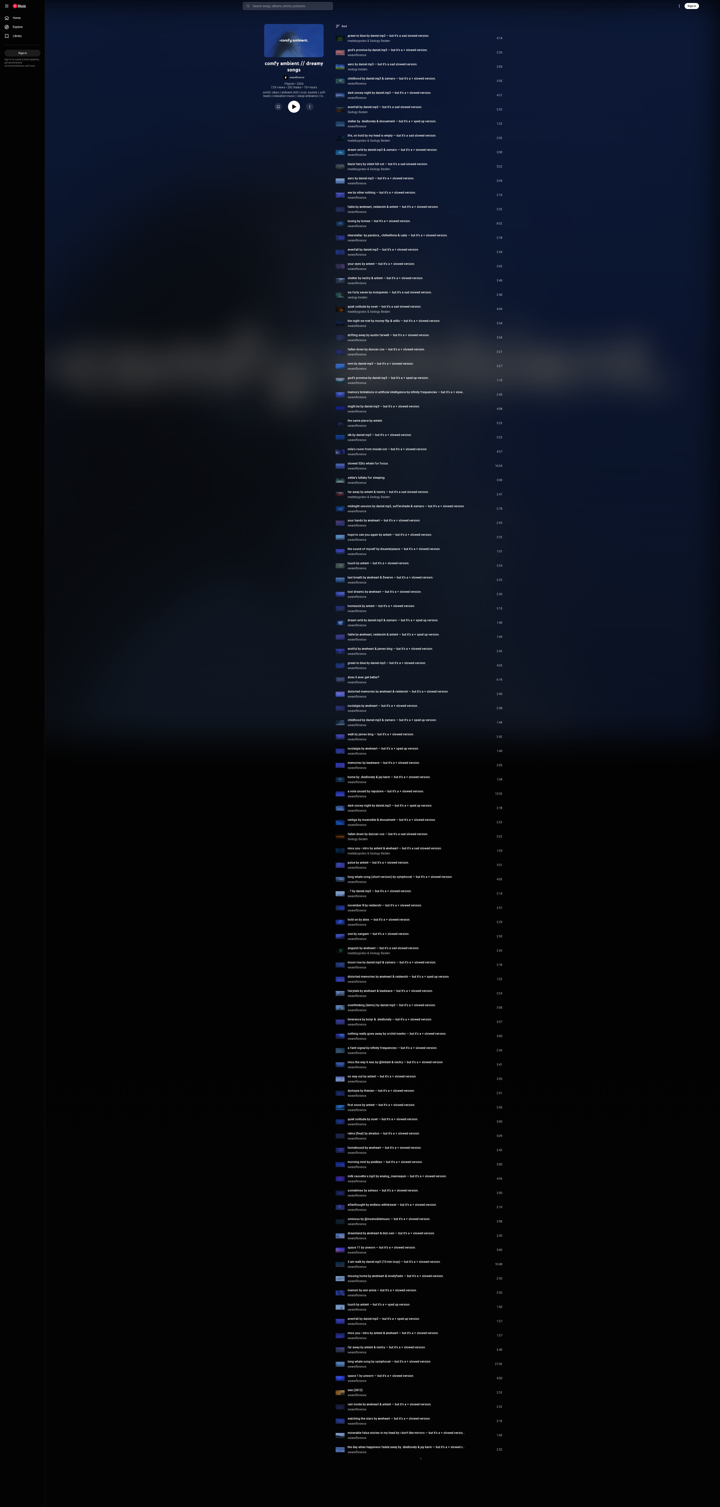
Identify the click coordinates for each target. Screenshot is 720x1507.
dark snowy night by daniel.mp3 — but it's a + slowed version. (389, 93)
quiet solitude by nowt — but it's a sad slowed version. (384, 306)
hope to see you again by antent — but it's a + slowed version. (390, 534)
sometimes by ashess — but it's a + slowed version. (383, 1190)
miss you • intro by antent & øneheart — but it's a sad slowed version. (395, 848)
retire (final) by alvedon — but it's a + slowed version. (384, 1133)
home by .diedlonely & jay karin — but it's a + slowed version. (389, 777)
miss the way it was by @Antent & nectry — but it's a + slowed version (395, 1062)
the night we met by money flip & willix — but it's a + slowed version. (394, 321)
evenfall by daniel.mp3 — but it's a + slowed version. (383, 249)
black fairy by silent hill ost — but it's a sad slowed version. (388, 164)
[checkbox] (499, 38)
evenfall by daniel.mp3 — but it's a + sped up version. (384, 1319)
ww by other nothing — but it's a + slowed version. (382, 192)
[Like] (471, 38)
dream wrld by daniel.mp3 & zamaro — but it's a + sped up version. (393, 620)
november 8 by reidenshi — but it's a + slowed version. (385, 905)
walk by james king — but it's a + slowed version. (381, 734)
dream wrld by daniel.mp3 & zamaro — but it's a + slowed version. (392, 150)
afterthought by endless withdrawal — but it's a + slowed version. (392, 1205)
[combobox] (293, 6)
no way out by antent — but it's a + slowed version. (382, 1076)
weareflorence (357, 55)
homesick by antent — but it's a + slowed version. (381, 606)
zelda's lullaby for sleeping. (366, 477)
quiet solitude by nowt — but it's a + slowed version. (383, 1119)
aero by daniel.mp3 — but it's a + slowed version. (381, 178)
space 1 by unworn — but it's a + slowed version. (381, 1376)
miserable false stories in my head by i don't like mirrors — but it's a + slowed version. (406, 1433)
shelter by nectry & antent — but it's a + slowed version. (385, 278)
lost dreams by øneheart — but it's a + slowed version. (385, 591)
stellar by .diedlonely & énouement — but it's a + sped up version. (392, 121)
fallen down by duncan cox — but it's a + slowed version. (386, 349)
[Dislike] (478, 38)
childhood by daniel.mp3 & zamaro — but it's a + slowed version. (392, 78)
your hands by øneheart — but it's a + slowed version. (384, 520)
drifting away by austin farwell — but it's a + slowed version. (389, 335)
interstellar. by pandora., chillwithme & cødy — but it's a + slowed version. (398, 235)
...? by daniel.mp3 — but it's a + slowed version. (380, 891)
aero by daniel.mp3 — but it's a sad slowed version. (382, 64)
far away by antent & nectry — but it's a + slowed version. (387, 1347)
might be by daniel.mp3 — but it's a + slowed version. (384, 406)
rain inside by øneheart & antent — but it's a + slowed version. (389, 1404)
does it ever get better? (363, 677)
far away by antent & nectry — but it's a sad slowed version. (388, 492)
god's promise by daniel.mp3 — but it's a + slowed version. (388, 50)
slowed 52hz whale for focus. (368, 463)
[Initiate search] (248, 6)
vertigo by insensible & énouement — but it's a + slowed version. (392, 820)
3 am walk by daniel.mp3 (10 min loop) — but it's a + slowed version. (394, 1262)
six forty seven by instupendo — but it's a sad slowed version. (390, 292)
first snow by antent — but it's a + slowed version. (381, 1105)
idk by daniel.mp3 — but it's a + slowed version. (380, 435)
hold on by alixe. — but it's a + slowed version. (379, 919)
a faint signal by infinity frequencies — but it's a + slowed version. (392, 1048)
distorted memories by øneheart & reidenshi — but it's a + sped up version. (398, 976)
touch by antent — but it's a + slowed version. (378, 563)
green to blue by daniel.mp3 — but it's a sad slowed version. (388, 36)
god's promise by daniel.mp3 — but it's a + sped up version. (388, 378)
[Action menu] (309, 106)
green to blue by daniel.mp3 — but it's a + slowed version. (387, 663)
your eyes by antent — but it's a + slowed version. (381, 264)
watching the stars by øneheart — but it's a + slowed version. (389, 1418)
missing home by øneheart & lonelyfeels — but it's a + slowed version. (396, 1276)
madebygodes (357, 41)
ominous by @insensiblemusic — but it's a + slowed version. (389, 1219)
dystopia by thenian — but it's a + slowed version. (381, 1090)
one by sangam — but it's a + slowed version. (378, 934)
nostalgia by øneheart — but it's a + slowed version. (383, 706)
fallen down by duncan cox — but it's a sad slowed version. (388, 834)
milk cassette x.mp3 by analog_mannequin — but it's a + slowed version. (397, 1176)
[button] (294, 77)
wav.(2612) (355, 1390)
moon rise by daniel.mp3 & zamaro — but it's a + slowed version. (392, 962)
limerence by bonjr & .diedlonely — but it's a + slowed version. (390, 1019)
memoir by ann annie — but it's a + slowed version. (382, 1290)
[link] (23, 18)
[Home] (19, 6)
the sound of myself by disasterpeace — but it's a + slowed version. (394, 549)
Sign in (692, 6)
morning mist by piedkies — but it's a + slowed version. (385, 1162)
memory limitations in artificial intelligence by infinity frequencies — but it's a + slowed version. (406, 392)
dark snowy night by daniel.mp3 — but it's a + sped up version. (390, 805)
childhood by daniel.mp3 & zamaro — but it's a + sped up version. (392, 720)
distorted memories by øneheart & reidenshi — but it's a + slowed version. (398, 691)
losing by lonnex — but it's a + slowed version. (379, 221)
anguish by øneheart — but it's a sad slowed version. (383, 948)
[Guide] (6, 6)
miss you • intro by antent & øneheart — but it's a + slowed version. (393, 1333)
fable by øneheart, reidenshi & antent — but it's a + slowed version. (393, 207)
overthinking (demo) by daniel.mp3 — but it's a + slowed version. (392, 1005)
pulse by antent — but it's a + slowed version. (378, 862)
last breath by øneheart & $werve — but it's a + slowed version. (390, 577)
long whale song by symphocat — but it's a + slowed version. (389, 1361)
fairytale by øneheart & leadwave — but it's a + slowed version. (390, 991)
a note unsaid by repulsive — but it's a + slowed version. (386, 791)
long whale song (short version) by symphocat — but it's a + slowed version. (400, 877)
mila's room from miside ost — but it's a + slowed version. (387, 449)
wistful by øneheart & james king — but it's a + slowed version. (390, 649)
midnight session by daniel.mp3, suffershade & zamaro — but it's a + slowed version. (406, 506)
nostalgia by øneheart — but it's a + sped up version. (383, 748)
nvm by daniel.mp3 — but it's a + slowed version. (381, 363)
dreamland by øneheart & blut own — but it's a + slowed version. (391, 1233)
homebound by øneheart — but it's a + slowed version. (385, 1147)
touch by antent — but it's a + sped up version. (379, 1304)
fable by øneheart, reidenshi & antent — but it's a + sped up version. (394, 634)
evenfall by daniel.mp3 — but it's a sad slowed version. (385, 107)
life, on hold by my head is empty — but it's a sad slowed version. (392, 135)
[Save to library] (278, 106)
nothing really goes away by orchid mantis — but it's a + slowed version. (397, 1033)
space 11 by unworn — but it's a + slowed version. (382, 1247)
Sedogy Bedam (380, 41)
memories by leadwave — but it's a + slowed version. (384, 763)
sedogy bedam (357, 69)
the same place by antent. (365, 420)
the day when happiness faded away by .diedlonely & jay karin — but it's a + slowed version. (406, 1447)
